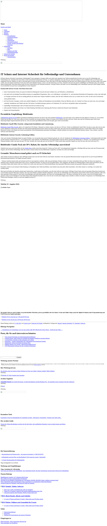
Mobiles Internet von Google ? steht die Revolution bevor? (20, 344)
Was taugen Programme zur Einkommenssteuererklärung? (20, 337)
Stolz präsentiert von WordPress (9, 523)
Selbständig (7, 46)
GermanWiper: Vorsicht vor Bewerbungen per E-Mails (19, 340)
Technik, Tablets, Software (14, 486)
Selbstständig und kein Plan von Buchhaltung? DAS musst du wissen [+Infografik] (23, 457)
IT (73, 323)
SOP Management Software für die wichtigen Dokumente (20, 346)
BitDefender (59, 117)
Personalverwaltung (12, 42)
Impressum (7, 513)
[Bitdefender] (9, 117)
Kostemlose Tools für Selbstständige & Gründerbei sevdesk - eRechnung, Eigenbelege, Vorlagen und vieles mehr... (31, 417)
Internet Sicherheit (67, 323)
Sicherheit (10, 45)
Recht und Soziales (9, 55)
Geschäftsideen (11, 36)
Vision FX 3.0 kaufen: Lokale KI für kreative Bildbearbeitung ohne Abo (23, 491)
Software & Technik (9, 54)
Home (5, 30)
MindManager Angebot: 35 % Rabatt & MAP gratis (14, 477)
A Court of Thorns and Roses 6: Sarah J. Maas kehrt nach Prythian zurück (23, 499)
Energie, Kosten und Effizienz (15, 43)
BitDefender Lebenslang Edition (81, 138)
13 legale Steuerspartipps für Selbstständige (13, 460)
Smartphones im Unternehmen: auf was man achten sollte (17, 329)
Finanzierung (10, 40)
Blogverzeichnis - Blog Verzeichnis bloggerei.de (13, 521)
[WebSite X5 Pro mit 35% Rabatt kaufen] (12, 375)
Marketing (10, 39)
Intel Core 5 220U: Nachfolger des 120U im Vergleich (18, 489)
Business (6, 34)
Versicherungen (11, 57)
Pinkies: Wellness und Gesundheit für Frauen (20, 502)
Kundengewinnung (12, 37)
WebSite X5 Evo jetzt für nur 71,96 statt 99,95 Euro (15, 317)
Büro (8, 49)
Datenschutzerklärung (37, 364)
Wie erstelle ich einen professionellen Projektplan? (14, 478)
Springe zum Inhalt (6, 27)
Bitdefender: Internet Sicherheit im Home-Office (18, 343)
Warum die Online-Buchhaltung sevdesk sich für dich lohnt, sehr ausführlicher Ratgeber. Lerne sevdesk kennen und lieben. (33, 424)
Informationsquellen (12, 52)
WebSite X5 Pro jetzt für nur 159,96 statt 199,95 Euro (16, 319)
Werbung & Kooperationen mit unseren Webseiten (17, 515)
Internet (60, 323)
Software (82, 323)
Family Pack (28, 148)
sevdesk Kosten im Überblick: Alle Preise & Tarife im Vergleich (17, 483)
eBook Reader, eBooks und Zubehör (17, 496)
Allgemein (7, 31)
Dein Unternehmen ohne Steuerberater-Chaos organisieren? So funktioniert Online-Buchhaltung (26, 481)
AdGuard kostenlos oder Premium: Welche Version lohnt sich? (20, 492)
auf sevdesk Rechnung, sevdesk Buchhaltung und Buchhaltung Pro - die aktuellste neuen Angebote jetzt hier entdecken (37, 382)
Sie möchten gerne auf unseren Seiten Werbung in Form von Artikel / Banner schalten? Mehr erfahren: (28, 371)
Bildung (6, 33)
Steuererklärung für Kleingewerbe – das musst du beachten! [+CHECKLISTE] (22, 454)
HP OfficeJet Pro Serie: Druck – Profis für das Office (48, 329)
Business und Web (12, 51)
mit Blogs (9, 48)
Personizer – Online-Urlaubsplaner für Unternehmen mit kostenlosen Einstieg (25, 341)
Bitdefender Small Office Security (10, 127)
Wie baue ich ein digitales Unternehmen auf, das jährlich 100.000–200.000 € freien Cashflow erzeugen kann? (29, 480)
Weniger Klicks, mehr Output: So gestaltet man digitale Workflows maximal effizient (27, 338)
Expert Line (27, 323)
